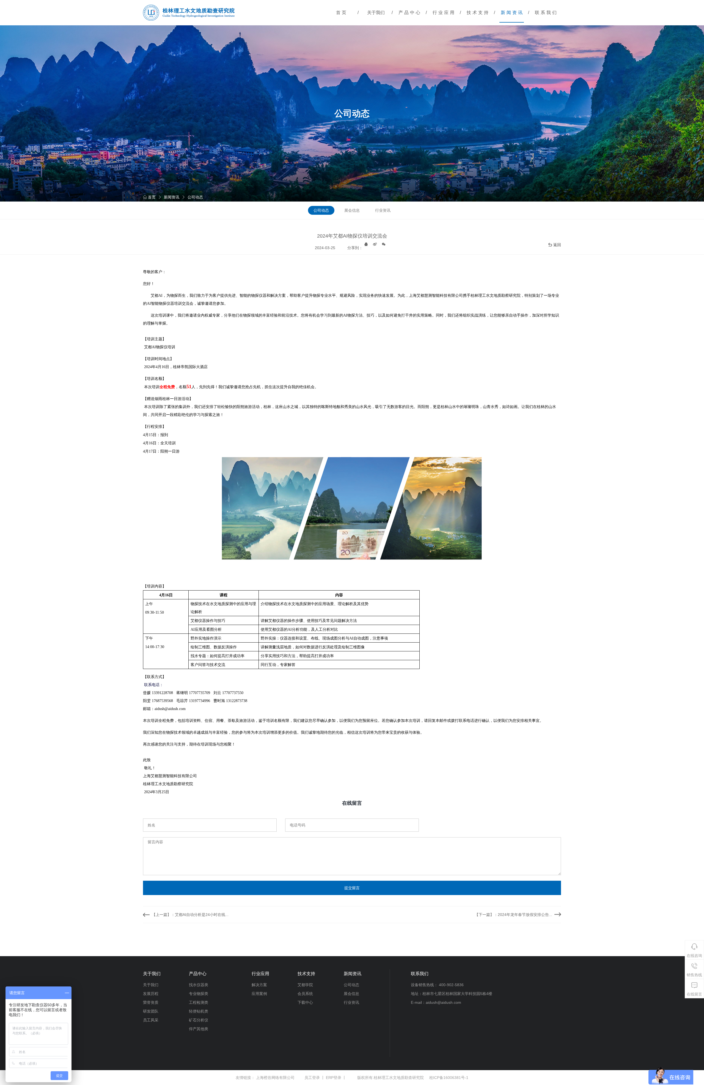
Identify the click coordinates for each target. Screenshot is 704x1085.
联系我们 (546, 12)
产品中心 (410, 12)
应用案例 (259, 993)
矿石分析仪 (198, 1020)
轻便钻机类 (198, 1011)
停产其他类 (198, 1029)
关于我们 (376, 12)
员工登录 (312, 1077)
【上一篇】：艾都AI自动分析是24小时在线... (190, 914)
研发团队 (150, 1011)
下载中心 (305, 1002)
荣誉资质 (150, 1002)
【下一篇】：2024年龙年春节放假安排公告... (513, 914)
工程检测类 (198, 1002)
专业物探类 (198, 993)
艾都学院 (305, 985)
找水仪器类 (198, 985)
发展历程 (150, 993)
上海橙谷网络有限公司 (275, 1077)
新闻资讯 (512, 12)
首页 (342, 12)
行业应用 (444, 12)
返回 (557, 245)
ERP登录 (333, 1077)
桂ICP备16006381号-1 (448, 1077)
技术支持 (478, 12)
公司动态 (195, 197)
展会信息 (352, 210)
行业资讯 (383, 210)
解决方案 (259, 985)
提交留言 (352, 888)
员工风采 (150, 1020)
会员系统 (305, 993)
